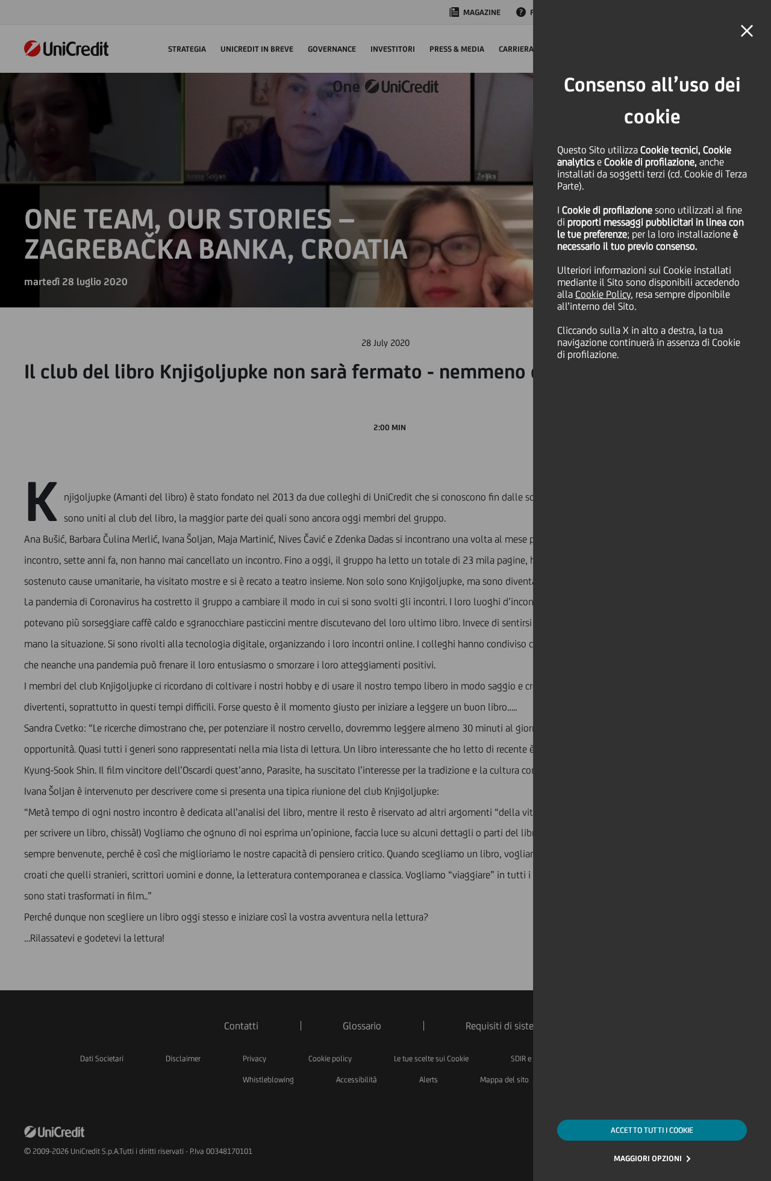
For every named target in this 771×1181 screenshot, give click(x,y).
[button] (747, 31)
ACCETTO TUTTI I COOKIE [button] (652, 1130)
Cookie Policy (603, 294)
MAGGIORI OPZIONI (648, 1158)
